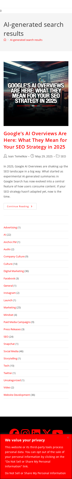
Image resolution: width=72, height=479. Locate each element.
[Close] (67, 437)
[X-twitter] (47, 434)
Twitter (8, 373)
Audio (7, 249)
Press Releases (12, 329)
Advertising (10, 227)
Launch (8, 300)
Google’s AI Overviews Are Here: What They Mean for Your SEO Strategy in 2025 (35, 140)
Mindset (8, 315)
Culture (8, 264)
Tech (6, 365)
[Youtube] (58, 434)
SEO (63, 156)
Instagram (10, 293)
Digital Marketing (14, 271)
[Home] (5, 40)
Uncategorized (12, 380)
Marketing (10, 307)
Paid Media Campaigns (17, 322)
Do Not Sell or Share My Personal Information (35, 473)
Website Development (17, 395)
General (8, 285)
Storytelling (10, 358)
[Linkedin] (36, 434)
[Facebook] (14, 434)
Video (7, 387)
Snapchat (9, 344)
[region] (36, 456)
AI (5, 234)
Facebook (9, 278)
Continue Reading (22, 205)
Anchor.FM (10, 242)
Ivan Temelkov (17, 156)
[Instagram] (25, 434)
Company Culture (14, 256)
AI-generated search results (26, 40)
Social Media (11, 351)
